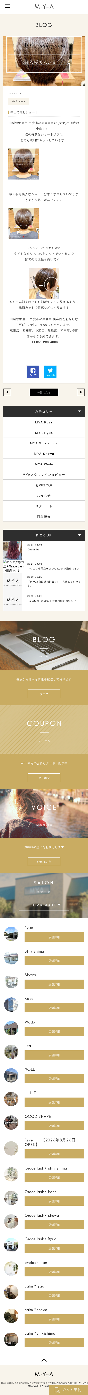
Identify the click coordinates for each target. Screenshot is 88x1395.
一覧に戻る (44, 392)
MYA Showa (44, 453)
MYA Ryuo (44, 432)
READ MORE (44, 905)
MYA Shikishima (44, 443)
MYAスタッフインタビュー (44, 474)
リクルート (44, 506)
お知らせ (44, 495)
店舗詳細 (54, 937)
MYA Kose (44, 422)
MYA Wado (44, 464)
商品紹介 (44, 516)
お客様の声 (44, 485)
